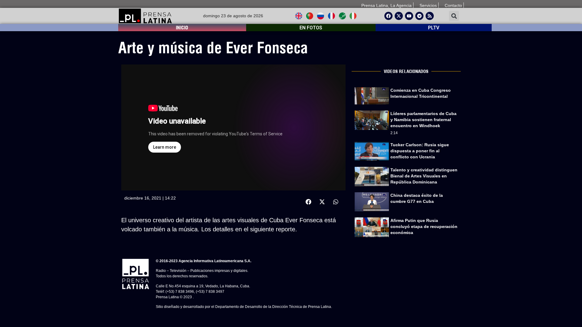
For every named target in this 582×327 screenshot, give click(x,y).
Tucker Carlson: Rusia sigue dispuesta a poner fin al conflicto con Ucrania (419, 150)
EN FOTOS (310, 28)
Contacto (453, 5)
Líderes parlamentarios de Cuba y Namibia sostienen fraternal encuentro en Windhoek (423, 119)
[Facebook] (388, 16)
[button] (454, 16)
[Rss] (430, 16)
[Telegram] (419, 16)
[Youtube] (409, 16)
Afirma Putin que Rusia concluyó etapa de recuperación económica (423, 226)
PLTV (433, 28)
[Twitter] (399, 16)
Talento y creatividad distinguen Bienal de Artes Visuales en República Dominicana (423, 175)
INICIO (182, 28)
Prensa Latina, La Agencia (386, 5)
